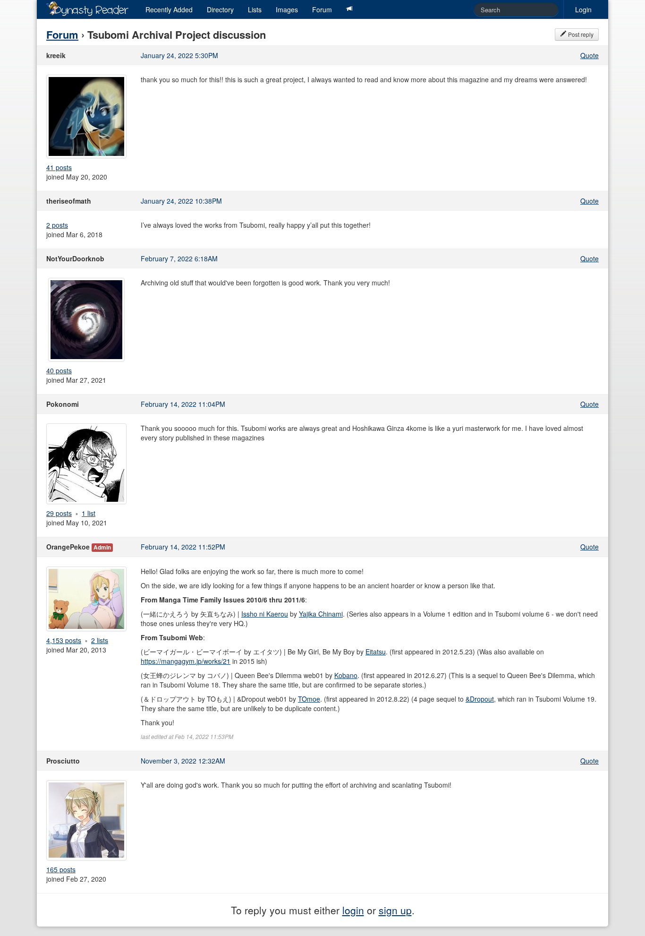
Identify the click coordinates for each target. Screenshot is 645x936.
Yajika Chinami (321, 613)
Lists (255, 9)
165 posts (61, 869)
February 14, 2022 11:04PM (183, 404)
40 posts (59, 370)
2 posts (57, 225)
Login (583, 9)
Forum (322, 9)
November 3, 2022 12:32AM (183, 760)
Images (287, 9)
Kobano (345, 675)
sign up (395, 910)
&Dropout (480, 699)
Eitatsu (375, 651)
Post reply (580, 34)
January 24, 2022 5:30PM (179, 55)
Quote (589, 55)
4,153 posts (63, 640)
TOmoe (309, 699)
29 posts (59, 513)
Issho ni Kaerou (264, 613)
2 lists (99, 640)
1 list (88, 513)
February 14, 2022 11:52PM (183, 546)
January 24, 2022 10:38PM (181, 201)
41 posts (59, 167)
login (353, 910)
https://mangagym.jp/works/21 (185, 661)
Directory (220, 9)
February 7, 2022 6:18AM (179, 258)
